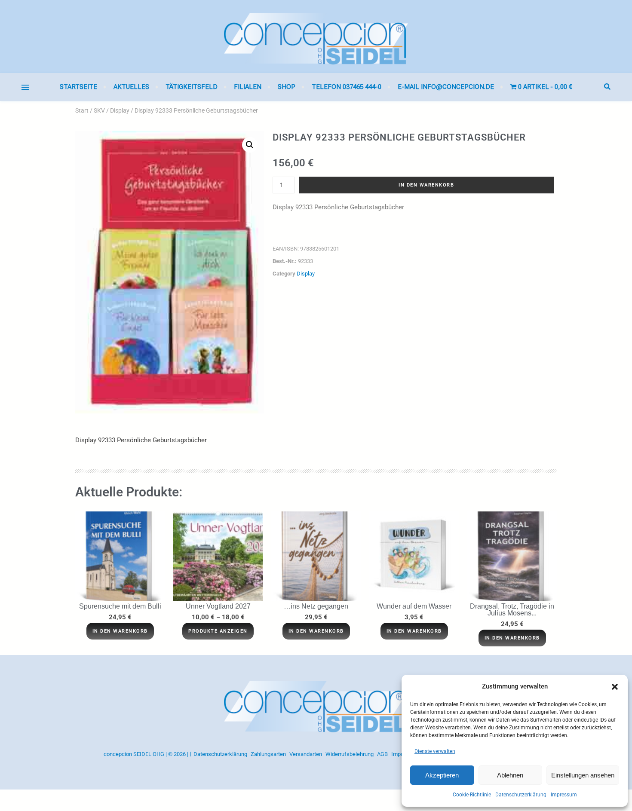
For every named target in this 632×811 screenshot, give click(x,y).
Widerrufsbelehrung (349, 754)
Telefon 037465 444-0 (346, 87)
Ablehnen (510, 775)
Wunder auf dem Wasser (414, 606)
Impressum (564, 795)
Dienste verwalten (434, 751)
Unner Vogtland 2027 (218, 606)
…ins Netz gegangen (316, 606)
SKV (99, 110)
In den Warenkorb (426, 185)
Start (82, 110)
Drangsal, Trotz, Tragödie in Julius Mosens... (512, 610)
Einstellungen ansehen (582, 775)
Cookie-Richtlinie (472, 795)
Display (119, 110)
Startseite (78, 87)
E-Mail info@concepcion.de (446, 87)
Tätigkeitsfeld (192, 87)
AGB (382, 754)
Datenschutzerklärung (520, 795)
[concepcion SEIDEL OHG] (316, 36)
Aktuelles (131, 87)
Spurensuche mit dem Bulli (120, 606)
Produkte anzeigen (218, 631)
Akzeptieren (442, 775)
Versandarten (305, 754)
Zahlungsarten (268, 754)
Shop (286, 87)
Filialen (247, 87)
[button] (615, 686)
